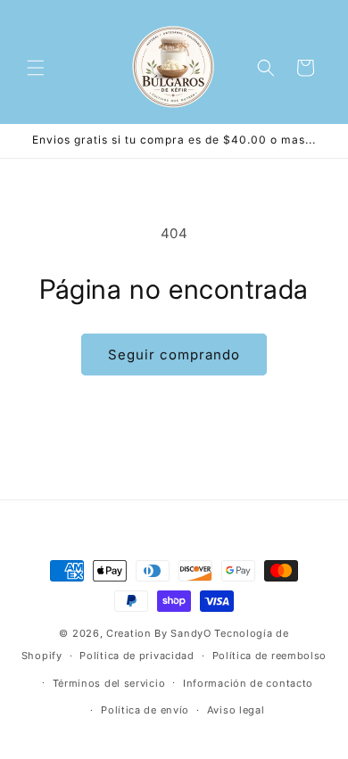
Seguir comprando (174, 354)
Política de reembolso (269, 655)
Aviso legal (236, 710)
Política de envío (145, 710)
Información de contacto (248, 683)
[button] (35, 67)
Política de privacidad (136, 655)
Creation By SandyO (158, 633)
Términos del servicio (109, 683)
